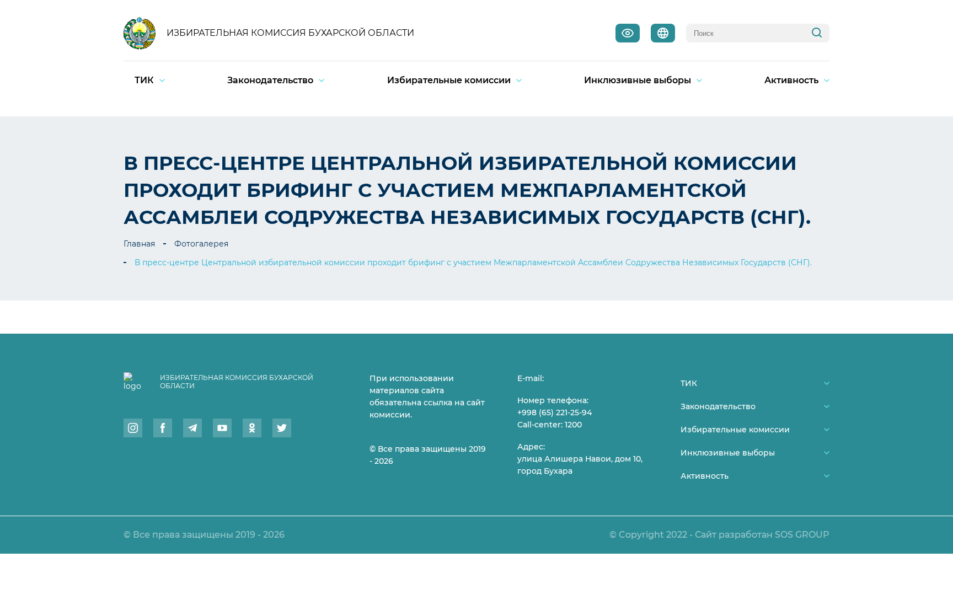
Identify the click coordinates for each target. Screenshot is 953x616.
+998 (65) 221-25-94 (554, 412)
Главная (139, 244)
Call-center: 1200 (549, 425)
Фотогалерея (201, 244)
